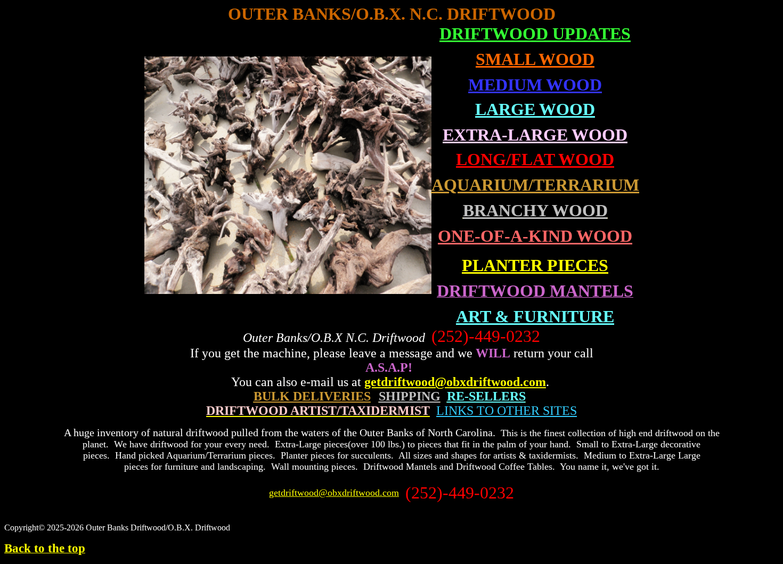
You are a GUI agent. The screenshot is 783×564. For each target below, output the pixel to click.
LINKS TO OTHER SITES (506, 411)
